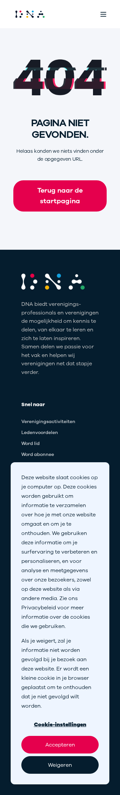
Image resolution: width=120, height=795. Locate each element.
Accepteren (60, 745)
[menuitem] (48, 421)
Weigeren (60, 765)
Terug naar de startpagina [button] (60, 196)
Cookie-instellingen (60, 724)
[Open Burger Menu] (103, 14)
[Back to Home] (30, 14)
